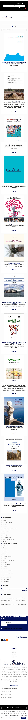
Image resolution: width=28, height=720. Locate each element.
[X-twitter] (2, 640)
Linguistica (5, 545)
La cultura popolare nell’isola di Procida (14, 506)
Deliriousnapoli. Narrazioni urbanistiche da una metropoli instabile (13, 147)
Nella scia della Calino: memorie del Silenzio (15, 597)
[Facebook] (4, 640)
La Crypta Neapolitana (14, 467)
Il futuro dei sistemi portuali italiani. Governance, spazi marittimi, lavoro (14, 305)
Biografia (5, 526)
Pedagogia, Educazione (8, 556)
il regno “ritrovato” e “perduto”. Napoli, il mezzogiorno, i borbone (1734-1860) (14, 346)
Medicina (5, 549)
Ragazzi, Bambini (6, 564)
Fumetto (4, 541)
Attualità (7, 224)
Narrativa (20, 426)
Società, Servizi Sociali (7, 570)
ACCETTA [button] (23, 717)
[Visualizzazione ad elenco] (15, 26)
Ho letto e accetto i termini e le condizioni (12, 628)
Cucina (4, 533)
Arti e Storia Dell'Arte (7, 522)
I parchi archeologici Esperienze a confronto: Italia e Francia (14, 265)
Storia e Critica (6, 579)
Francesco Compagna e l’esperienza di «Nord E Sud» (13, 187)
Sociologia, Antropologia (8, 572)
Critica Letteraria (6, 530)
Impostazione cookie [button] (14, 717)
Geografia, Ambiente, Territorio (8, 62)
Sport (4, 575)
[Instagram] (7, 640)
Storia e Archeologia (7, 577)
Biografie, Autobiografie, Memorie (10, 528)
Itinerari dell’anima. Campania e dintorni (14, 428)
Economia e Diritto (7, 537)
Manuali (4, 547)
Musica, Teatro (6, 551)
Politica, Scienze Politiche (8, 560)
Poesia (4, 558)
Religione (16, 503)
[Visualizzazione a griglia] (12, 26)
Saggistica (17, 62)
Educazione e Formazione (8, 539)
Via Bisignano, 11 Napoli (11, 688)
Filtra (24, 590)
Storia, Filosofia (22, 62)
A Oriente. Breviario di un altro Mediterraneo (14, 64)
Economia (4, 302)
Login (14, 5)
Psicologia (5, 562)
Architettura (5, 520)
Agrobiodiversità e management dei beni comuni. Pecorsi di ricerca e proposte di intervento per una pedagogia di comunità (14, 105)
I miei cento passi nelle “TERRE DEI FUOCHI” (14, 226)
